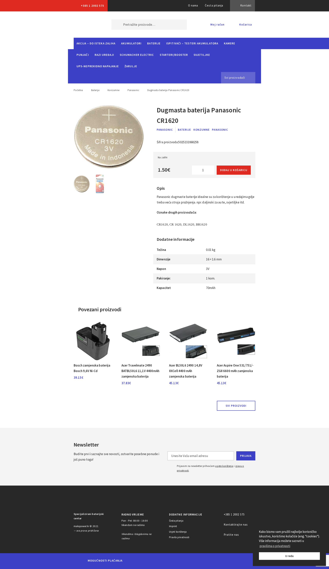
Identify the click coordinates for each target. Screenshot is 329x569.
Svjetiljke (202, 55)
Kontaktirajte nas (236, 524)
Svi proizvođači (234, 77)
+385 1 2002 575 (92, 5)
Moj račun (217, 24)
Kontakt (246, 5)
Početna (78, 90)
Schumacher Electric (137, 55)
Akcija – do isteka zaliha (96, 43)
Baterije (154, 43)
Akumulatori (131, 43)
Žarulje (131, 66)
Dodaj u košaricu (233, 170)
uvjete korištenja (224, 466)
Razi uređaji (104, 55)
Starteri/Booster (174, 55)
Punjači (83, 55)
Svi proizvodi (236, 405)
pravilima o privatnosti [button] (275, 546)
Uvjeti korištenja (178, 531)
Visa (158, 560)
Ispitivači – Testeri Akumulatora (192, 43)
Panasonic (133, 90)
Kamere (229, 43)
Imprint (173, 526)
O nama (193, 5)
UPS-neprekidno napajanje (98, 66)
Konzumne (113, 90)
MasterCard (132, 560)
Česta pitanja (214, 5)
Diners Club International (176, 560)
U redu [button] (289, 556)
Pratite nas (231, 534)
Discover (194, 560)
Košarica (245, 24)
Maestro (145, 560)
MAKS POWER (87, 24)
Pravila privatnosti (179, 537)
